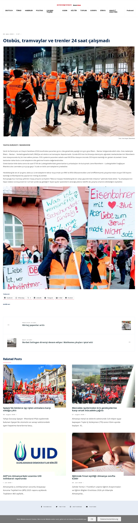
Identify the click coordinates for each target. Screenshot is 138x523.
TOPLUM (83, 10)
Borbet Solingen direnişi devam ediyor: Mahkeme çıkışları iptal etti (57, 341)
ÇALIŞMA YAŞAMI (50, 11)
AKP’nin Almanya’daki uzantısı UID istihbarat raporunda (22, 477)
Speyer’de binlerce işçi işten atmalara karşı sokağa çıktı (27, 409)
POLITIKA (39, 10)
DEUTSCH (9, 10)
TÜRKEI (18, 10)
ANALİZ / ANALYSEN (113, 11)
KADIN (64, 10)
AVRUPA (93, 10)
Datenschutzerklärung (109, 519)
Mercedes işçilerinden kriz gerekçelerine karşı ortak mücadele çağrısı (94, 409)
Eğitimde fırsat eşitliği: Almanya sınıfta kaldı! (93, 477)
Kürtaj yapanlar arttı (33, 324)
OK (92, 519)
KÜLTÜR (74, 10)
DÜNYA (103, 10)
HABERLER (29, 10)
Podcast (130, 10)
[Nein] (135, 519)
